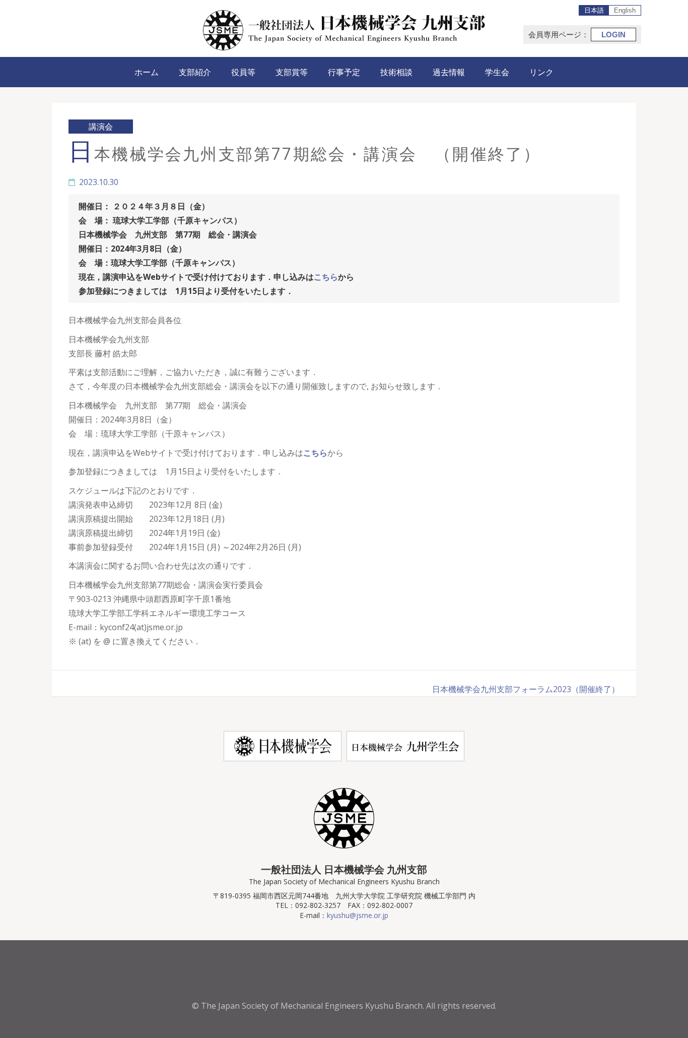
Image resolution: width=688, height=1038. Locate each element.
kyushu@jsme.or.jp (357, 915)
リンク (541, 72)
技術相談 (396, 72)
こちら (326, 276)
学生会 (497, 72)
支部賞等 (292, 72)
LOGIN (613, 34)
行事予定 (344, 72)
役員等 (243, 72)
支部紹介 (195, 72)
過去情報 (449, 72)
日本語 (594, 10)
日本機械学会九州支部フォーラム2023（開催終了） (526, 689)
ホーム (146, 72)
